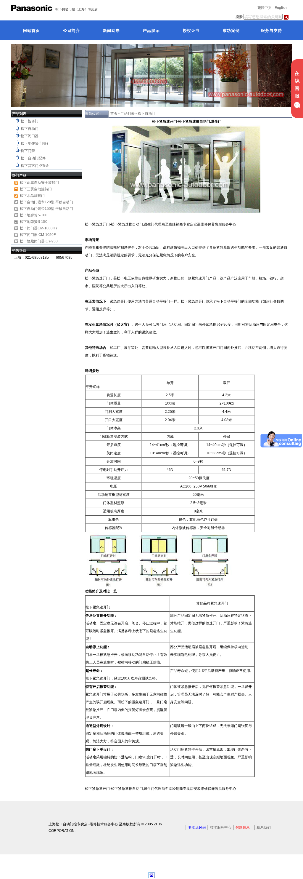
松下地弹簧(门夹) (35, 143)
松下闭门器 (30, 136)
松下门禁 (28, 151)
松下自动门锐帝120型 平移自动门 (46, 202)
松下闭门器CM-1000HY (39, 228)
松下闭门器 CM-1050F (38, 235)
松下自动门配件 (33, 158)
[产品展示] (151, 30)
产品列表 (127, 113)
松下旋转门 (30, 121)
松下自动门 (30, 129)
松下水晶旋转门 (32, 196)
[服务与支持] (271, 30)
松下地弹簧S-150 (33, 222)
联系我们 (264, 827)
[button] (129, 103)
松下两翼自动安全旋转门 (39, 182)
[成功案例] (231, 30)
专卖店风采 (197, 827)
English (281, 8)
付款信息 (243, 827)
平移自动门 (64, 209)
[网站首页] (31, 30)
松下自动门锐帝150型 (37, 209)
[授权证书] (191, 30)
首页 (113, 113)
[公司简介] (71, 30)
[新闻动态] (111, 30)
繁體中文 (264, 8)
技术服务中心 (220, 827)
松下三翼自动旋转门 (36, 189)
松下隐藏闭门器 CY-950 (39, 241)
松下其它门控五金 (35, 166)
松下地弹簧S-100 (33, 215)
